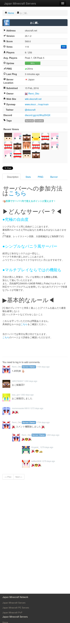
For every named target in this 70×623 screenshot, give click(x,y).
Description (12, 176)
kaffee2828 (36, 461)
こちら (17, 193)
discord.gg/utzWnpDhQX (37, 115)
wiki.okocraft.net (33, 99)
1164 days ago (43, 366)
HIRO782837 (18, 381)
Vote (63, 47)
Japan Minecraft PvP (12, 612)
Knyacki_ (35, 447)
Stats (28, 176)
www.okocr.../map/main (37, 104)
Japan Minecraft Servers (20, 3)
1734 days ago (43, 422)
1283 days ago (52, 434)
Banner (54, 176)
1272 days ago (36, 408)
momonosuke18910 (21, 408)
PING (40, 176)
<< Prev (8, 476)
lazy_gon (16, 394)
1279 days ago (46, 447)
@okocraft (30, 109)
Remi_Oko (33, 93)
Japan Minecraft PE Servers (15, 607)
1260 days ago (30, 381)
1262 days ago (27, 394)
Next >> (18, 476)
